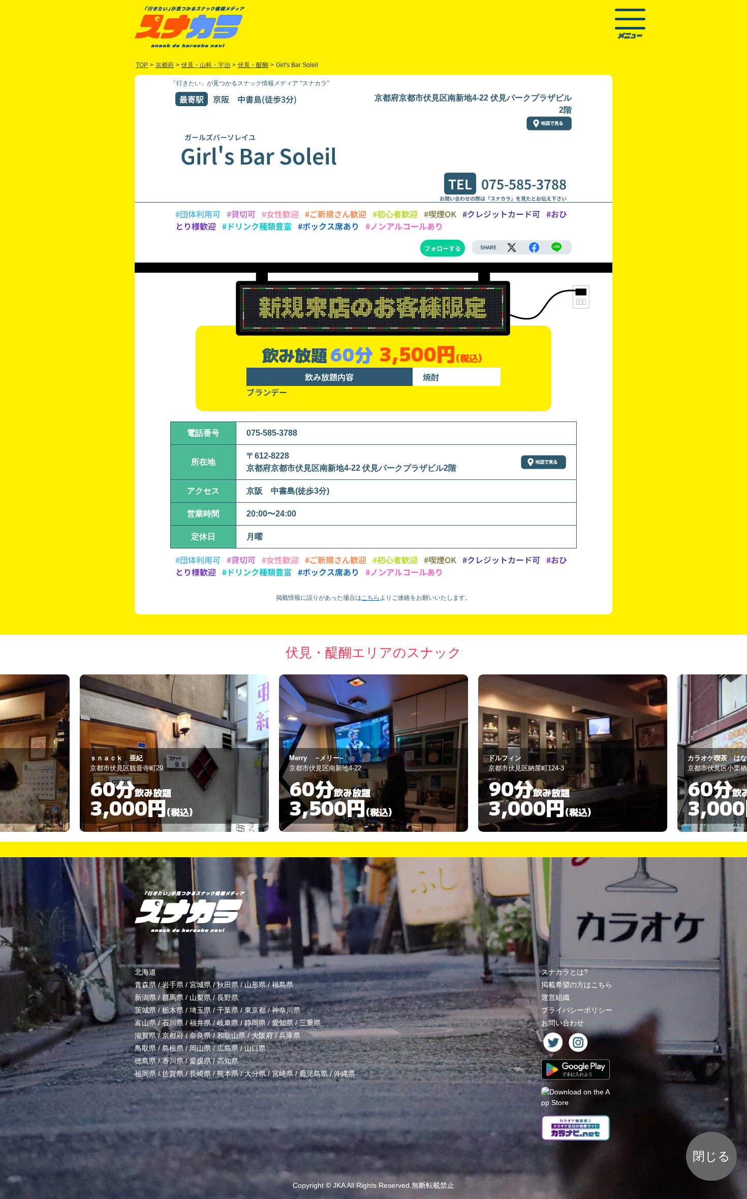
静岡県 (255, 1023)
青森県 (145, 985)
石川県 (172, 1023)
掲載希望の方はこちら (576, 985)
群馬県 (172, 997)
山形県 (255, 985)
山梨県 (200, 997)
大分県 (255, 1074)
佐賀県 (172, 1074)
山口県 (255, 1048)
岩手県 (172, 985)
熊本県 (227, 1074)
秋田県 (227, 985)
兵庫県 (289, 1035)
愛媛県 (200, 1061)
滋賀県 (145, 1035)
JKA (339, 1185)
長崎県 (200, 1074)
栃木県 (172, 1010)
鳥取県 (145, 1048)
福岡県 (145, 1074)
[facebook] (534, 247)
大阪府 (262, 1035)
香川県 (172, 1061)
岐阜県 (227, 1023)
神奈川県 (286, 1010)
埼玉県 (200, 1010)
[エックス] (512, 247)
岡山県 (200, 1048)
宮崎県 (282, 1074)
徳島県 (145, 1061)
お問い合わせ (562, 1023)
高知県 (227, 1061)
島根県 (172, 1048)
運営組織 (555, 997)
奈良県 (200, 1035)
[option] (174, 753)
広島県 (227, 1048)
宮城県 (200, 985)
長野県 (227, 997)
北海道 (145, 972)
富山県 (145, 1023)
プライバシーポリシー (576, 1010)
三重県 (310, 1023)
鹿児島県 (313, 1074)
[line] (556, 247)
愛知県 (282, 1023)
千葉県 (227, 1010)
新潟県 (145, 997)
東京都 (255, 1010)
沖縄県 (344, 1074)
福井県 (200, 1023)
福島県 (282, 985)
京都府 (172, 1035)
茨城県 (145, 1010)
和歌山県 (231, 1035)
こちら (370, 597)
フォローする (442, 248)
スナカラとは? (564, 972)
